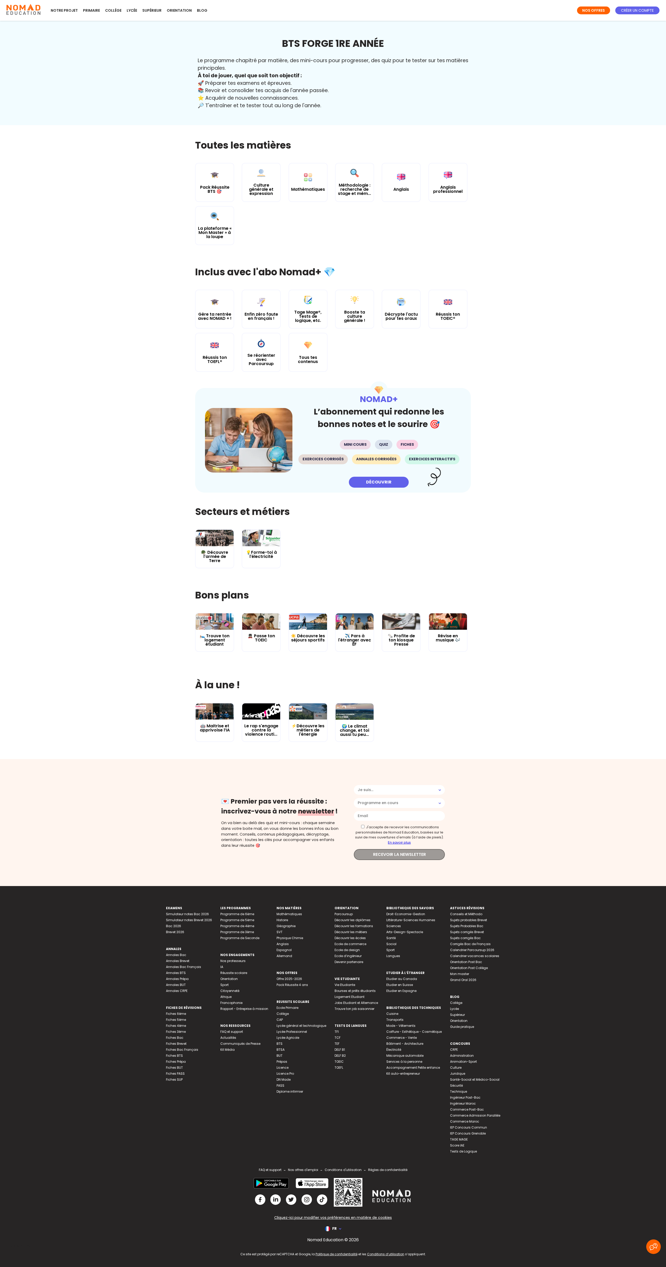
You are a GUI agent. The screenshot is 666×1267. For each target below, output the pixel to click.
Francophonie (231, 1003)
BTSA (281, 1049)
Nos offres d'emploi (303, 1170)
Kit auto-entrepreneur (403, 1073)
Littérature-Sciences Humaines (410, 920)
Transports (395, 1019)
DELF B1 (340, 1049)
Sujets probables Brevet (468, 920)
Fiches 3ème (176, 1031)
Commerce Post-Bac (467, 1109)
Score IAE (457, 1145)
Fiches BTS (174, 1055)
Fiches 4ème (176, 1025)
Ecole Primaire (287, 1007)
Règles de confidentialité (387, 1170)
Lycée (132, 10)
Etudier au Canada (401, 979)
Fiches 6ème (176, 1013)
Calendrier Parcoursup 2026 (472, 950)
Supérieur (152, 10)
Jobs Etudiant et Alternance (356, 1003)
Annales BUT (176, 985)
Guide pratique (462, 1026)
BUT (280, 1055)
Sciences (393, 926)
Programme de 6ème (237, 914)
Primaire (91, 10)
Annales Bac (176, 955)
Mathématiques (289, 914)
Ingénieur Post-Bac (465, 1097)
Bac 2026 (173, 926)
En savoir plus (399, 842)
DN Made (284, 1079)
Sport (224, 985)
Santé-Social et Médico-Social (474, 1079)
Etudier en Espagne (401, 991)
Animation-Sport (463, 1061)
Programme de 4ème (237, 926)
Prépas (282, 1061)
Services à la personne (404, 1061)
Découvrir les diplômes (352, 920)
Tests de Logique (463, 1151)
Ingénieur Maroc (463, 1103)
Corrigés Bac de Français (470, 944)
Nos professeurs (233, 961)
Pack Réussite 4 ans (292, 985)
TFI (337, 1031)
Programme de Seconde (239, 938)
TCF (338, 1037)
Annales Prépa (177, 979)
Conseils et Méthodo (466, 914)
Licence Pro (285, 1073)
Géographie (286, 926)
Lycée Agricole (288, 1037)
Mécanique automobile (405, 1055)
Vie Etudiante (345, 985)
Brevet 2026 (175, 932)
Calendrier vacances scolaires (474, 956)
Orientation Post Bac (466, 962)
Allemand (284, 956)
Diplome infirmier (290, 1091)
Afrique (226, 997)
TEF (337, 1043)
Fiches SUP (174, 1079)
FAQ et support (231, 1031)
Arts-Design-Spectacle (404, 932)
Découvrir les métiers (351, 932)
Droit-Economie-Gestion (405, 914)
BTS (280, 1043)
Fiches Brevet (176, 1043)
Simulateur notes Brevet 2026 (189, 920)
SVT (280, 932)
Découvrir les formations (354, 926)
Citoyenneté (229, 991)
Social (391, 944)
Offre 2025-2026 (289, 979)
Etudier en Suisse (399, 985)
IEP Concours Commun (468, 1127)
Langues (393, 956)
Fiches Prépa (176, 1061)
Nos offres (593, 10)
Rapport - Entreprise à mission (244, 1009)
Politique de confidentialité (336, 1254)
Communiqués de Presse (240, 1043)
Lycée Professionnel (292, 1031)
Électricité (393, 1049)
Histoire (282, 920)
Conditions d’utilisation (385, 1254)
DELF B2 (340, 1055)
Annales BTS (176, 973)
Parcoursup (344, 914)
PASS (280, 1085)
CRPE (454, 1049)
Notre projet (64, 10)
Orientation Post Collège (469, 968)
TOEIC (339, 1061)
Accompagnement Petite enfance (413, 1067)
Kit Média (227, 1049)
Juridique (457, 1073)
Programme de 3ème (237, 932)
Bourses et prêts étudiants (355, 991)
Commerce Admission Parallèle (475, 1115)
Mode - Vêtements (400, 1025)
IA (221, 967)
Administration (462, 1055)
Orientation (179, 10)
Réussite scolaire (233, 973)
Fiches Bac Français (182, 1049)
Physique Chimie (290, 938)
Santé (391, 938)
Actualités (228, 1037)
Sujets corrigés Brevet (467, 932)
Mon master (459, 974)
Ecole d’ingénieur (348, 956)
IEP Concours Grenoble (468, 1133)
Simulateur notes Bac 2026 (187, 914)
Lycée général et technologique (301, 1025)
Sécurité (456, 1085)
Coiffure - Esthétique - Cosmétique (414, 1031)
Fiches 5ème (176, 1019)
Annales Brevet (177, 961)
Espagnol (284, 950)
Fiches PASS (175, 1073)
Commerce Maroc (464, 1121)
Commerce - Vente (401, 1037)
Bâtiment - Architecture (404, 1043)
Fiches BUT (174, 1067)
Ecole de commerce (350, 944)
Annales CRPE (177, 991)
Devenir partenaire (349, 962)
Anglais (283, 944)
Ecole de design (347, 950)
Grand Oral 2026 (463, 980)
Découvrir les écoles (350, 938)
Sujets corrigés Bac (465, 938)
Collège (113, 10)
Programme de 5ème (237, 920)
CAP (280, 1019)
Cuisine (392, 1013)
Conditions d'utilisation (343, 1170)
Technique (458, 1091)
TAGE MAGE (459, 1139)
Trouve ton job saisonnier (354, 1009)
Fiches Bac (174, 1037)
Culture (456, 1067)
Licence (283, 1067)
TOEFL (339, 1067)
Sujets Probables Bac (466, 926)
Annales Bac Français (183, 967)
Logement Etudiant (349, 997)
